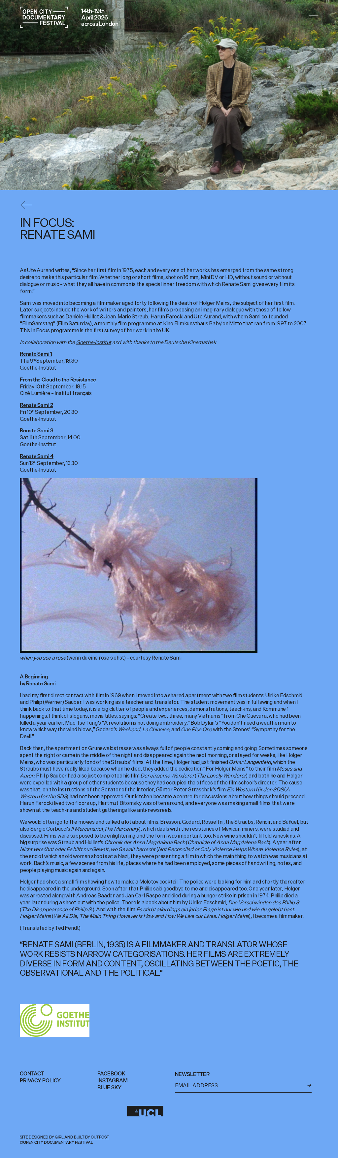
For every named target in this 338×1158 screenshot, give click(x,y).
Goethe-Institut (93, 342)
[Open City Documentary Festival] (44, 17)
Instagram (112, 1080)
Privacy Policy (40, 1080)
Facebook (111, 1073)
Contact (32, 1073)
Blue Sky (109, 1087)
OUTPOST (100, 1137)
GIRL (59, 1137)
